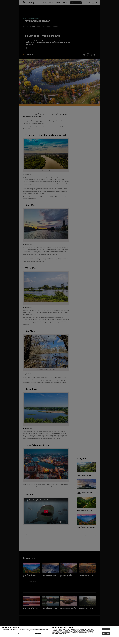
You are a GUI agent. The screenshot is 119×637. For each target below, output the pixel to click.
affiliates (13, 629)
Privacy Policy (38, 633)
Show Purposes (106, 633)
